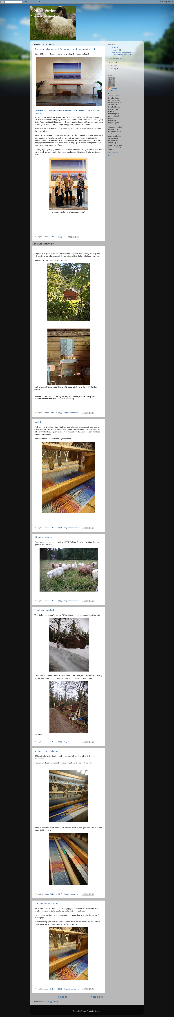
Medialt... (38, 422)
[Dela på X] (73, 237)
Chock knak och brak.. (45, 610)
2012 (113, 69)
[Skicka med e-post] (69, 237)
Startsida (62, 997)
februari (116, 58)
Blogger (97, 1011)
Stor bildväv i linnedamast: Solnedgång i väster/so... (122, 53)
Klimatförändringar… (44, 537)
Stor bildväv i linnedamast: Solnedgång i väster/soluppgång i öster (65, 49)
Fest (36, 248)
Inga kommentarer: (71, 413)
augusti (116, 50)
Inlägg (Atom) (53, 1002)
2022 (113, 62)
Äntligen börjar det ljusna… (47, 751)
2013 (113, 65)
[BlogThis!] (71, 237)
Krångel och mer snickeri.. (46, 903)
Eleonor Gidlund (114, 89)
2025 (113, 47)
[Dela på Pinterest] (78, 237)
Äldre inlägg (97, 997)
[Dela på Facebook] (75, 237)
